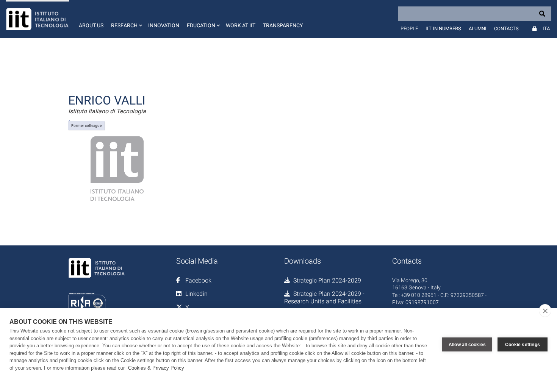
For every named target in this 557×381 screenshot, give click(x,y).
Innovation (163, 25)
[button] (125, 19)
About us (91, 25)
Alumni (478, 28)
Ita (546, 28)
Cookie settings (522, 344)
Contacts (506, 28)
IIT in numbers (443, 28)
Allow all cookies (467, 344)
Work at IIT (240, 25)
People (409, 28)
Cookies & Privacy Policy (156, 368)
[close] (545, 310)
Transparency (283, 25)
